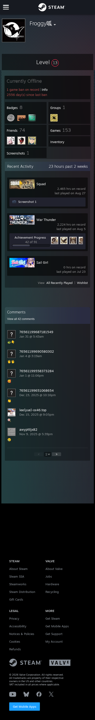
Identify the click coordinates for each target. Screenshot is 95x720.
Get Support (53, 634)
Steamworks (17, 584)
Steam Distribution (22, 592)
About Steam (18, 569)
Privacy (14, 618)
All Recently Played (59, 283)
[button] (47, 62)
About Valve (53, 569)
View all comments (21, 319)
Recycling (52, 592)
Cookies (14, 641)
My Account (54, 641)
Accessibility (17, 626)
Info (45, 90)
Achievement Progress (30, 237)
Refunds (15, 649)
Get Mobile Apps (24, 706)
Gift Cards (16, 599)
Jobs (48, 576)
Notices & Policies (21, 634)
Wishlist (82, 283)
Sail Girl (42, 262)
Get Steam (52, 618)
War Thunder (46, 220)
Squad (41, 184)
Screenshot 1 (27, 202)
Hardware (52, 584)
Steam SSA (16, 576)
